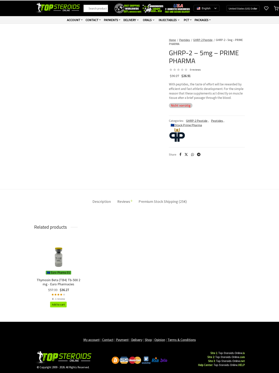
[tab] (124, 201)
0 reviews (195, 69)
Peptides (184, 40)
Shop (148, 340)
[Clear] (88, 8)
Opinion (159, 340)
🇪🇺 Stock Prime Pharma (186, 125)
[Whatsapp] (192, 154)
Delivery (129, 20)
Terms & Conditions (182, 340)
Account (73, 20)
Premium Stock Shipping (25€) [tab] (163, 201)
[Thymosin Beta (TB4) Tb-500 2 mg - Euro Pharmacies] (58, 254)
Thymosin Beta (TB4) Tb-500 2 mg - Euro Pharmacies (58, 282)
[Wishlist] (266, 8)
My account (91, 340)
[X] (186, 154)
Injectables (168, 20)
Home (172, 40)
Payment (122, 340)
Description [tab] (101, 201)
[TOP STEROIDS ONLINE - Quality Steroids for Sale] (63, 358)
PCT (186, 20)
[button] (58, 304)
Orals (147, 20)
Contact (92, 20)
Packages (201, 20)
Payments (111, 20)
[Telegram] (198, 154)
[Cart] (276, 8)
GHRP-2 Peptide (203, 40)
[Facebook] (180, 154)
